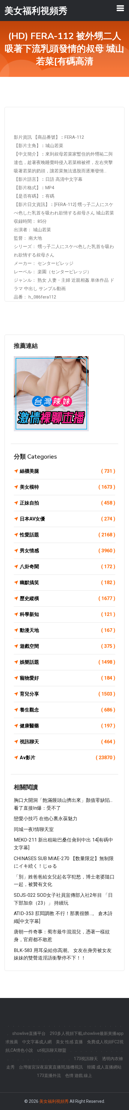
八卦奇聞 (67, 566)
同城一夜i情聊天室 (34, 829)
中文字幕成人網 (37, 1041)
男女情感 (67, 550)
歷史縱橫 (67, 598)
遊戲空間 (67, 646)
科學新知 (67, 614)
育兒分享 (67, 694)
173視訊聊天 (86, 1058)
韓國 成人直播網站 (104, 1067)
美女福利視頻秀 (54, 1101)
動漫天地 (67, 630)
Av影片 (67, 757)
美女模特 (67, 487)
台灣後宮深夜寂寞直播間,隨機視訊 (51, 1067)
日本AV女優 (67, 519)
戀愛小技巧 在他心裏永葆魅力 (45, 818)
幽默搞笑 (67, 582)
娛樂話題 (67, 662)
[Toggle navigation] (120, 8)
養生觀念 (67, 710)
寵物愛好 (67, 678)
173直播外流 (49, 1075)
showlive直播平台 (29, 1033)
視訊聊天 (67, 742)
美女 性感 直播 (69, 1041)
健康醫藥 (67, 726)
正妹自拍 (67, 503)
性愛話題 (67, 535)
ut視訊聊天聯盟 (51, 1050)
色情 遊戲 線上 (78, 1075)
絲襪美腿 (67, 471)
